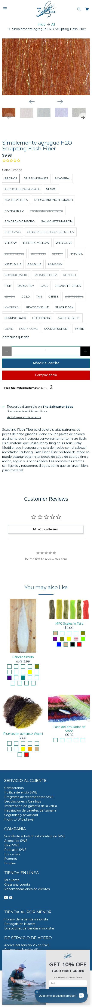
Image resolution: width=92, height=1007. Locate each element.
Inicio (41, 24)
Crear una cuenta (17, 884)
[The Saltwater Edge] (46, 9)
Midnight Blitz (45, 275)
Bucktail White (16, 275)
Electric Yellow (36, 242)
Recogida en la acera (19, 924)
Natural (76, 253)
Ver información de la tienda (24, 417)
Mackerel (12, 307)
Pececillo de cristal (46, 210)
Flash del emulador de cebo (69, 728)
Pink (7, 285)
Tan (39, 296)
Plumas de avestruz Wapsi (23, 734)
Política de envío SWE (20, 792)
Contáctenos (14, 788)
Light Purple (14, 253)
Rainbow (55, 264)
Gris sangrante (36, 178)
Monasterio (14, 210)
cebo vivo (12, 232)
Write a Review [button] (48, 529)
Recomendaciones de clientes (27, 889)
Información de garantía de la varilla (30, 806)
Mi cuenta (11, 880)
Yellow (10, 242)
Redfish (69, 275)
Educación (12, 854)
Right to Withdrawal (19, 819)
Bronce (10, 178)
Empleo (10, 863)
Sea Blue (34, 264)
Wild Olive (64, 242)
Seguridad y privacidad (21, 815)
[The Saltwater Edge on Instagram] (6, 898)
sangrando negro (19, 221)
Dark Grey (26, 285)
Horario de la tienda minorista (26, 919)
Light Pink (38, 253)
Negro (51, 189)
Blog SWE (12, 845)
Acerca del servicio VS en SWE (27, 945)
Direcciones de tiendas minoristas (29, 928)
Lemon (9, 296)
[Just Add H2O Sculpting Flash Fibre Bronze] (46, 66)
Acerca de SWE (16, 841)
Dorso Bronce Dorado (53, 199)
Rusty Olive (28, 328)
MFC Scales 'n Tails (69, 624)
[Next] (60, 101)
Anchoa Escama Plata (22, 189)
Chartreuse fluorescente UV (50, 232)
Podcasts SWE (15, 850)
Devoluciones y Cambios (22, 801)
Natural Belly (69, 318)
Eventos (10, 859)
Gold (25, 296)
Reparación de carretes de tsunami (30, 810)
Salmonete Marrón (56, 221)
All (53, 24)
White (79, 328)
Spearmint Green (68, 285)
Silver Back (64, 307)
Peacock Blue (37, 307)
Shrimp (57, 253)
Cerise (53, 296)
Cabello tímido (23, 657)
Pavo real (62, 178)
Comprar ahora (46, 375)
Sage (44, 285)
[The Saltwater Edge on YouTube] (11, 898)
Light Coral (74, 296)
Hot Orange (42, 318)
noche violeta (16, 199)
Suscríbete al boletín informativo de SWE (34, 836)
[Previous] (31, 101)
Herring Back (15, 318)
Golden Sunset (56, 328)
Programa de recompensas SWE (28, 797)
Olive (8, 328)
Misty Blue (12, 264)
